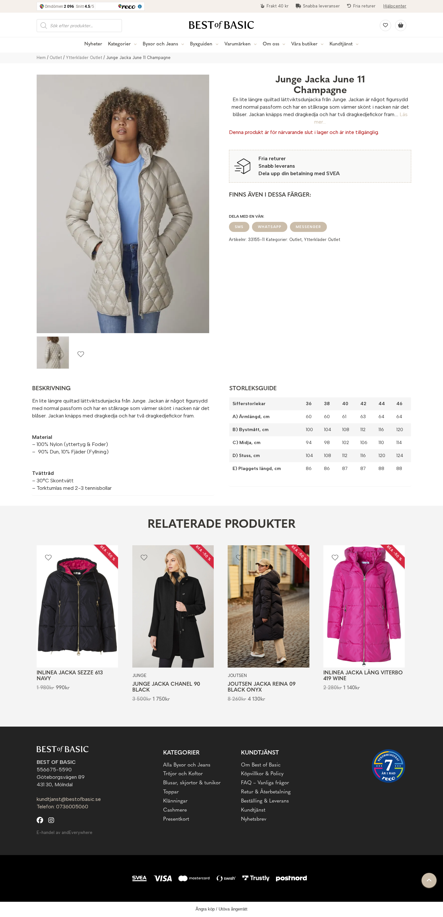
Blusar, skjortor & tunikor (192, 783)
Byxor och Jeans (160, 44)
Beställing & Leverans (265, 801)
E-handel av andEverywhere (64, 832)
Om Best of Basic (261, 765)
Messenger (308, 227)
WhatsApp (269, 227)
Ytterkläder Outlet (84, 57)
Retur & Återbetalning (266, 792)
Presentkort (176, 819)
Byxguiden (201, 44)
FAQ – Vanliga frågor (265, 783)
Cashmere (175, 810)
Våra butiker (304, 44)
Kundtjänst (341, 44)
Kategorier (119, 44)
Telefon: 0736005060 (62, 806)
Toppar (171, 792)
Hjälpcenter (394, 6)
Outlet (56, 57)
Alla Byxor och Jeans (186, 765)
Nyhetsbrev (253, 819)
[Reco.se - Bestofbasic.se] (388, 766)
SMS (239, 227)
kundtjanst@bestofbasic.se (69, 799)
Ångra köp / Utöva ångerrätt (221, 909)
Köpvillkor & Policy (262, 774)
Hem (41, 57)
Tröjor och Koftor (183, 774)
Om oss (271, 44)
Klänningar (175, 801)
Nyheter (93, 44)
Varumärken (237, 44)
